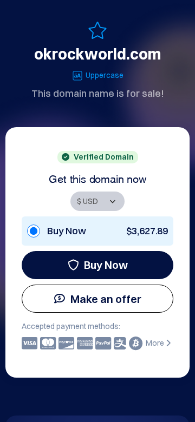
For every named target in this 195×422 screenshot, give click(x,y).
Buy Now (106, 265)
